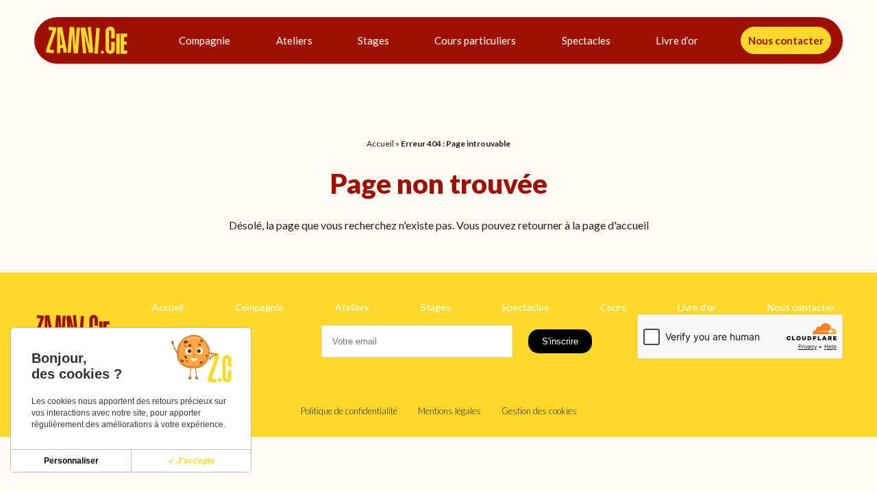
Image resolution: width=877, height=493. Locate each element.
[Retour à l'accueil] (86, 40)
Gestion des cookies (539, 410)
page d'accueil (615, 224)
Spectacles (586, 40)
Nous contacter (786, 40)
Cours (613, 307)
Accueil (380, 143)
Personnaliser (71, 461)
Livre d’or (677, 40)
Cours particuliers (475, 40)
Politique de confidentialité (349, 410)
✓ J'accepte (191, 461)
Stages (373, 40)
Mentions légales (449, 410)
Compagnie (204, 40)
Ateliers (294, 40)
